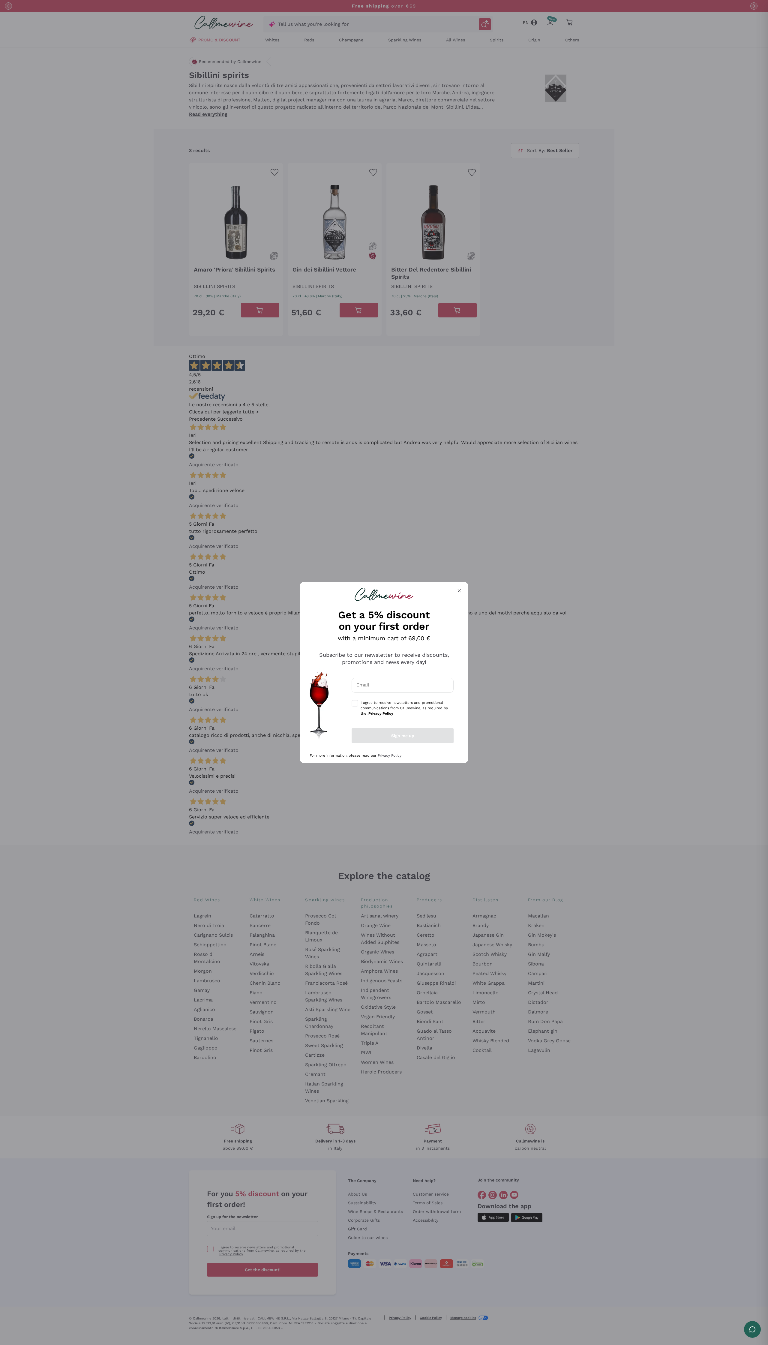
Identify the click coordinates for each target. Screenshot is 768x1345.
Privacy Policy (389, 755)
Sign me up (402, 735)
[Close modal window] (459, 591)
